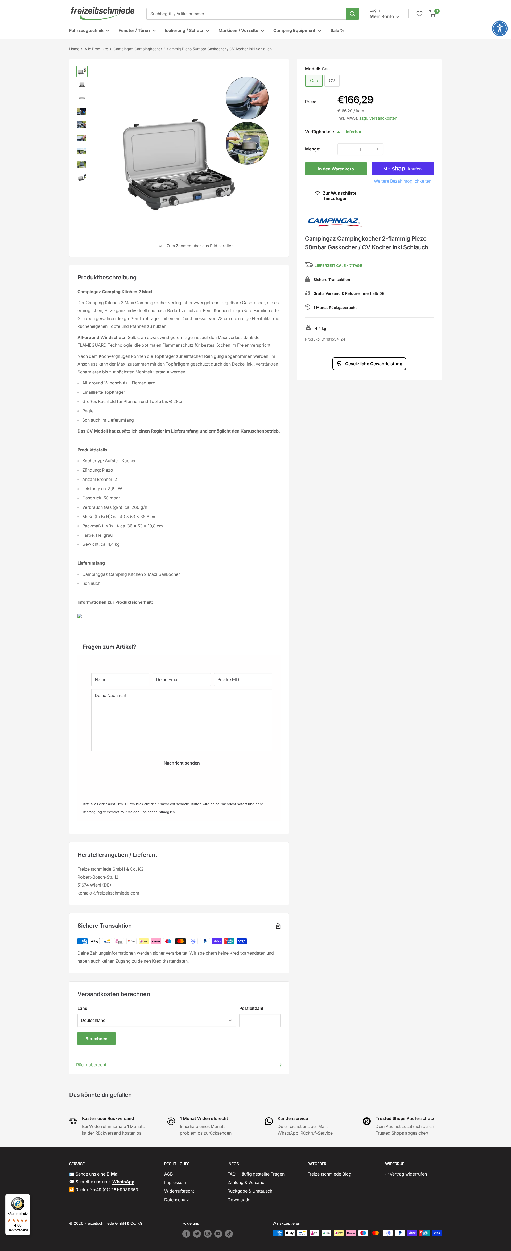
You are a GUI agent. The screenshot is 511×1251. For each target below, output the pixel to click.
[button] (500, 28)
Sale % (337, 30)
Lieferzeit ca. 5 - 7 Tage (338, 265)
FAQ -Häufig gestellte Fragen (256, 1174)
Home (74, 49)
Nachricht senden (182, 763)
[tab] (179, 644)
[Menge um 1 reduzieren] (343, 149)
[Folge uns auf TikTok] (229, 1234)
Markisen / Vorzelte (238, 30)
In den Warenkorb (336, 168)
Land (82, 1008)
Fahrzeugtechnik (86, 30)
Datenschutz (176, 1199)
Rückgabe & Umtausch (250, 1191)
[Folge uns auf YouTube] (218, 1234)
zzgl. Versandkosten (378, 118)
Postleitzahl (251, 1008)
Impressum (175, 1182)
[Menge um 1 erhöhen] (377, 149)
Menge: (312, 149)
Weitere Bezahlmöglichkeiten (402, 181)
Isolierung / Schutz (184, 30)
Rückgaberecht (91, 1064)
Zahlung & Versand (246, 1182)
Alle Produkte (96, 49)
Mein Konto (382, 16)
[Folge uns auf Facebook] (186, 1234)
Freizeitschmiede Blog (329, 1174)
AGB (168, 1174)
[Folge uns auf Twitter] (197, 1234)
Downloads (239, 1199)
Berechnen (96, 1038)
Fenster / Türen (134, 30)
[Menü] (27, 1197)
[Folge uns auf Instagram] (208, 1234)
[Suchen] (352, 14)
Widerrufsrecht (179, 1191)
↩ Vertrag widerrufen (406, 1174)
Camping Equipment (294, 30)
